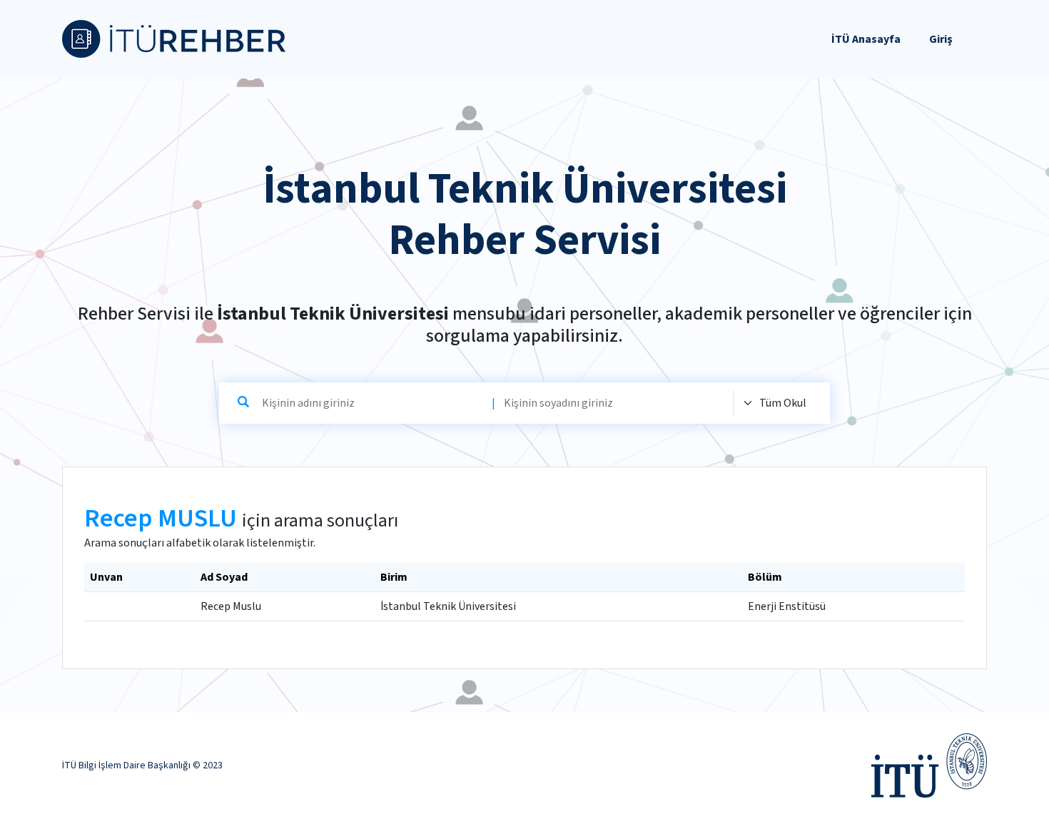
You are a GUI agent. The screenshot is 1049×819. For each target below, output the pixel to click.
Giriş (941, 39)
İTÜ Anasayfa (866, 39)
